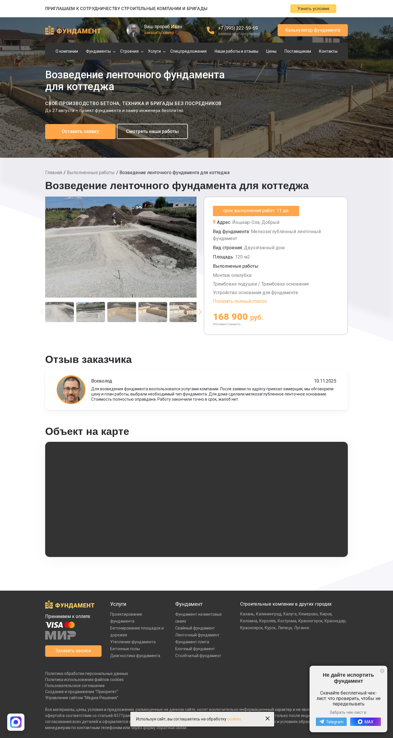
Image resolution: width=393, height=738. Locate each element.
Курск (270, 627)
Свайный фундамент (195, 628)
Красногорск (310, 621)
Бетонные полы (125, 648)
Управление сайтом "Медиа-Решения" (81, 697)
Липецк (285, 627)
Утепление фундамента (133, 642)
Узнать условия (313, 8)
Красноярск (251, 627)
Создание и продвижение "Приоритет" (81, 691)
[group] (121, 247)
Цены (271, 51)
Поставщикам (298, 51)
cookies (234, 719)
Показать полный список (240, 301)
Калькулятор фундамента (312, 30)
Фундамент (189, 604)
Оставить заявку (80, 131)
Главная (53, 172)
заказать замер (159, 32)
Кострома (287, 621)
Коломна (248, 621)
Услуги (154, 51)
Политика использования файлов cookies (84, 679)
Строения (129, 51)
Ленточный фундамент (197, 635)
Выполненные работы (91, 172)
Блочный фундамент (195, 648)
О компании (67, 51)
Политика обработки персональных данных (86, 673)
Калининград (268, 614)
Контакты (328, 51)
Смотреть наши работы (152, 131)
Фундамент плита (192, 642)
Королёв (267, 621)
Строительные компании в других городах (286, 604)
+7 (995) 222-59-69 (238, 28)
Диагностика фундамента (135, 655)
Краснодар (335, 621)
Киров (326, 614)
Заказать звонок (73, 650)
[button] (200, 312)
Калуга (290, 614)
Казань (247, 614)
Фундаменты (98, 51)
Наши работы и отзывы (236, 51)
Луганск (301, 627)
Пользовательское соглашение (75, 685)
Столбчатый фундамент (198, 655)
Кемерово (308, 614)
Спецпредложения (188, 51)
